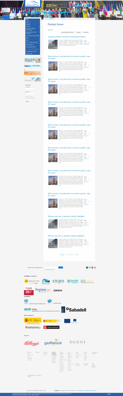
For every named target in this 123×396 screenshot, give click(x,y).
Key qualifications (30, 354)
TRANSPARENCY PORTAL (31, 51)
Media (27, 40)
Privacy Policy (52, 269)
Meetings (78, 32)
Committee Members (30, 359)
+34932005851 (81, 390)
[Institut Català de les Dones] (33, 327)
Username (27, 87)
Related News (50, 18)
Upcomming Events (78, 355)
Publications (29, 53)
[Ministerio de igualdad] (52, 321)
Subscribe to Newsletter (35, 267)
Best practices (70, 359)
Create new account (29, 96)
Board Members (29, 356)
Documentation (70, 363)
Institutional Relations (32, 42)
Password (27, 91)
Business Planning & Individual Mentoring (62, 367)
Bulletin (77, 357)
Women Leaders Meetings (70, 369)
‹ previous (62, 254)
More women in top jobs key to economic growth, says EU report (69, 57)
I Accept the (49, 269)
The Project (62, 357)
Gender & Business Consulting (30, 29)
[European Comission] (32, 321)
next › (77, 254)
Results (69, 366)
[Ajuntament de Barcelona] (51, 327)
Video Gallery (85, 359)
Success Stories (61, 371)
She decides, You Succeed (32, 35)
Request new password (30, 98)
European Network (31, 47)
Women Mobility (30, 44)
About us (28, 22)
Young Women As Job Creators (31, 33)
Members (28, 24)
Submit (60, 267)
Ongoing (45, 353)
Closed (45, 354)
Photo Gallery (85, 354)
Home (27, 19)
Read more (86, 44)
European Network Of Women (68, 32)
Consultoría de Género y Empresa (54, 357)
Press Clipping (85, 356)
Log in (27, 101)
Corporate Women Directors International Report (67, 36)
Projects (28, 26)
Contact (69, 365)
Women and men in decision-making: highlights (66, 216)
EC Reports (85, 32)
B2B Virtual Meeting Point (32, 49)
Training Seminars (62, 363)
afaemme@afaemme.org (91, 390)
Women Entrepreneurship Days (62, 360)
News (27, 38)
